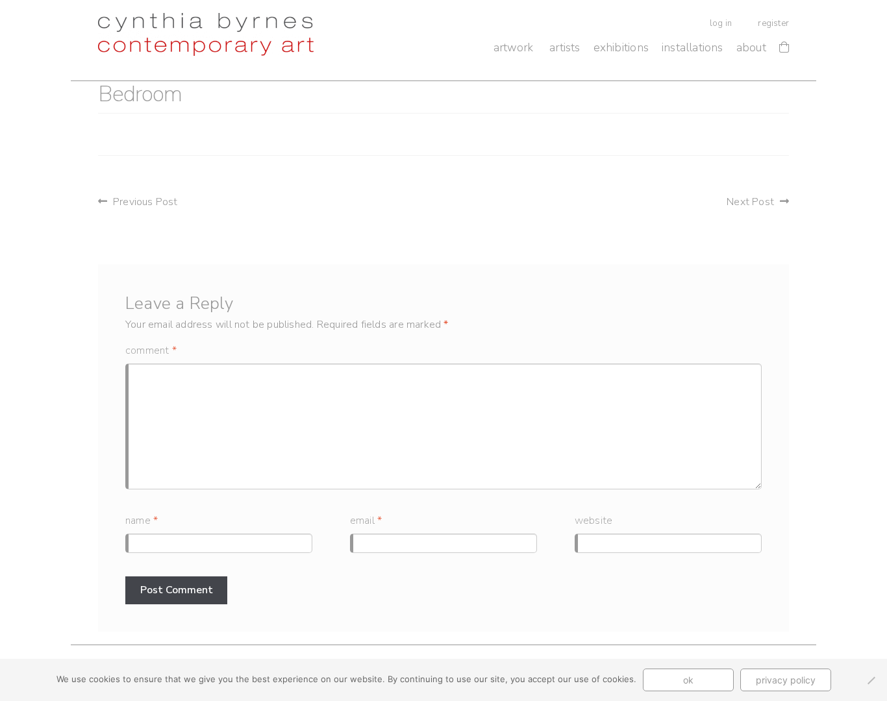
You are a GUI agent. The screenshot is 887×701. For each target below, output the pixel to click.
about (751, 47)
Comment (151, 350)
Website (593, 520)
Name (141, 520)
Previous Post (145, 202)
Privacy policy (786, 679)
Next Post (750, 202)
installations (692, 47)
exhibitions (621, 47)
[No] (870, 680)
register (773, 23)
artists (564, 47)
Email (366, 520)
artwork (513, 47)
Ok (688, 679)
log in (721, 23)
